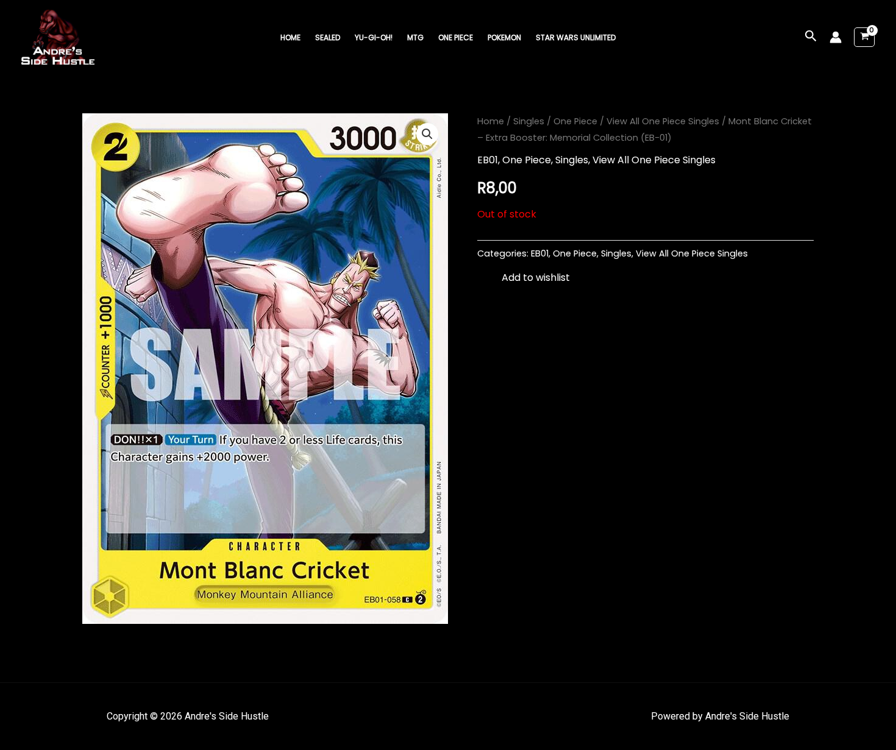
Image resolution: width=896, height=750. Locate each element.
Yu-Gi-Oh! (374, 37)
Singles (528, 121)
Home (290, 37)
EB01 (487, 160)
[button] (811, 37)
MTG (415, 37)
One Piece (455, 37)
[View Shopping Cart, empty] (864, 37)
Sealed (327, 37)
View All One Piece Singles (662, 121)
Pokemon (504, 37)
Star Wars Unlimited (576, 37)
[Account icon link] (836, 37)
